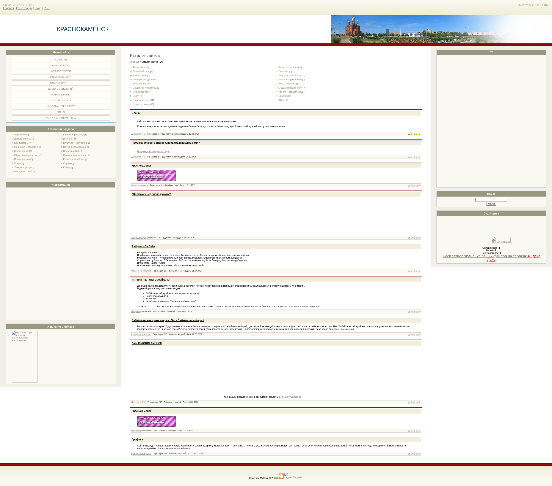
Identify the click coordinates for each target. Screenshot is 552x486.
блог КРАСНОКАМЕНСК (147, 343)
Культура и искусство (75, 142)
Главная (8, 8)
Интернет (68, 138)
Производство (22, 159)
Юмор (66, 167)
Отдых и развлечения (75, 155)
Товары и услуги (23, 167)
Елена (136, 112)
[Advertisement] (29, 253)
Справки (67, 163)
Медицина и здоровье (26, 147)
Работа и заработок (74, 159)
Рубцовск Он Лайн (143, 246)
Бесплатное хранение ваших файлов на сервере (491, 258)
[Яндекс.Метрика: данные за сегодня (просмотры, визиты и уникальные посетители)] (501, 240)
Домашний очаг (22, 138)
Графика (137, 439)
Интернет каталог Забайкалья (151, 279)
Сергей (181, 271)
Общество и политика (26, 155)
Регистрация (24, 8)
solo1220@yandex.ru (290, 396)
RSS (47, 8)
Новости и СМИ (71, 151)
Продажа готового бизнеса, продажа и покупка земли (166, 142)
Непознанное (21, 151)
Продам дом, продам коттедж (153, 151)
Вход (38, 8)
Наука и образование (74, 147)
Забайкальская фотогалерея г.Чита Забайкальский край (168, 320)
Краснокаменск (141, 165)
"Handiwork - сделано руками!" (151, 194)
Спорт (17, 163)
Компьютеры (21, 142)
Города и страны (23, 171)
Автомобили (21, 134)
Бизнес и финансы (73, 134)
